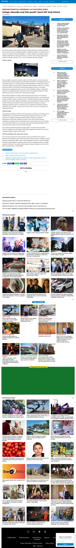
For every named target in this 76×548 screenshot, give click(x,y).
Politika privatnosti (24, 537)
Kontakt (55, 537)
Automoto (20, 6)
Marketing (37, 539)
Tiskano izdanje (49, 543)
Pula (11, 1)
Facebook (9, 163)
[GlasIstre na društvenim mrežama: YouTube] (41, 532)
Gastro (5, 6)
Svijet (35, 1)
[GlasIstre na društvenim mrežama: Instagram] (46, 532)
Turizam (65, 6)
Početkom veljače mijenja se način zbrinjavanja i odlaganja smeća (21, 153)
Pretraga (65, 1)
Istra (15, 1)
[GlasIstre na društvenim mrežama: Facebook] (29, 532)
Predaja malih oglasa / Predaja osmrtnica (31, 543)
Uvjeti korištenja (36, 537)
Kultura (46, 1)
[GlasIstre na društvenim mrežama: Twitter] (35, 532)
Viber (21, 163)
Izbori (54, 6)
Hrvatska (30, 1)
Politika (59, 6)
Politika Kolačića (11, 537)
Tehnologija (41, 6)
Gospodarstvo (12, 6)
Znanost (35, 6)
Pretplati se (65, 544)
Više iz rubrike (38, 302)
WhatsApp (17, 163)
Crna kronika (22, 1)
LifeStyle (52, 1)
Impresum (47, 537)
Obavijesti (49, 6)
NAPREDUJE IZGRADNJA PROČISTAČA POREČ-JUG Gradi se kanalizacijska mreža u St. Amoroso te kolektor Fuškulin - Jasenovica (25, 158)
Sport (40, 1)
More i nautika (28, 6)
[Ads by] (18, 77)
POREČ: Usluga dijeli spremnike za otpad (15, 155)
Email (25, 163)
